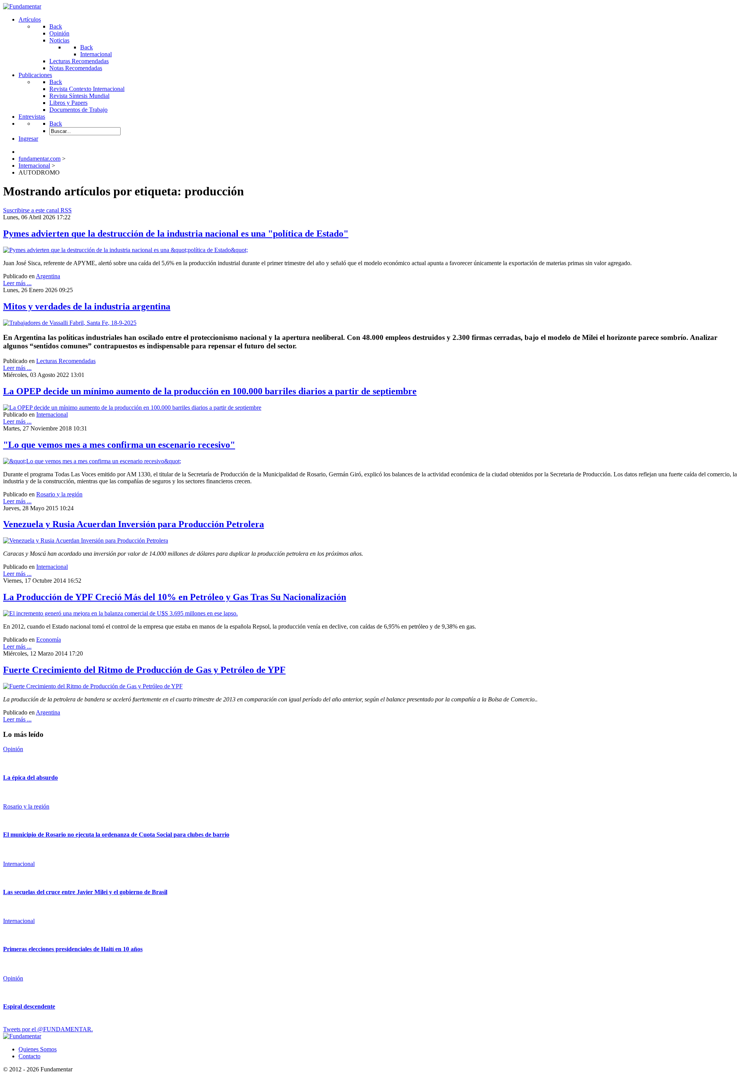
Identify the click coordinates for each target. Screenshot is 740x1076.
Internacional (52, 414)
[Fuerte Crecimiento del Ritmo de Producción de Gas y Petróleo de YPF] (93, 686)
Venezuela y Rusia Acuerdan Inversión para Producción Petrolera (133, 524)
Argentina (48, 276)
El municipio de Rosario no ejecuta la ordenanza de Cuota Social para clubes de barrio (116, 834)
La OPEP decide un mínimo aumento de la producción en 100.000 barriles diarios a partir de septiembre (210, 391)
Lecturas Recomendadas (66, 361)
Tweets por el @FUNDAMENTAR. (48, 1029)
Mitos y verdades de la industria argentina (86, 306)
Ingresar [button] (28, 138)
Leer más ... (17, 283)
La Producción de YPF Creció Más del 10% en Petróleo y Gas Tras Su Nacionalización (174, 597)
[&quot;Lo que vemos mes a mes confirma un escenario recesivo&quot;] (92, 461)
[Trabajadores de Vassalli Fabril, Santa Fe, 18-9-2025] (69, 322)
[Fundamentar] (22, 6)
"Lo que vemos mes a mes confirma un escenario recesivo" (119, 445)
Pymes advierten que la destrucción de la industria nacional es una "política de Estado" (175, 234)
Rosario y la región (59, 494)
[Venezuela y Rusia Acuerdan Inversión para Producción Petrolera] (85, 540)
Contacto (29, 1056)
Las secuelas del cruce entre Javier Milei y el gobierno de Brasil (85, 892)
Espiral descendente (29, 1006)
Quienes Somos (37, 1049)
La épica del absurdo (30, 777)
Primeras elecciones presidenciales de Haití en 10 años (73, 949)
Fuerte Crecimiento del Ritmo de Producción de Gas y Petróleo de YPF (144, 670)
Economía (48, 639)
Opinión (13, 749)
